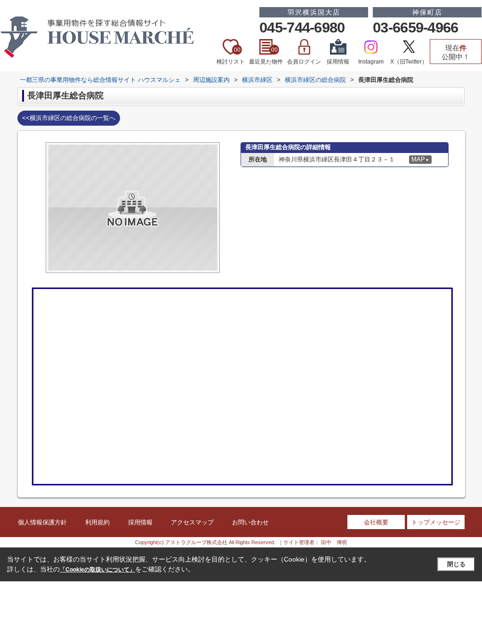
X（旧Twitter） (408, 61)
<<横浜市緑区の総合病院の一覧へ (68, 117)
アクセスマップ (192, 522)
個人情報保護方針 (42, 522)
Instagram (371, 61)
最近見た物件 (266, 56)
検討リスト (231, 56)
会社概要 (376, 522)
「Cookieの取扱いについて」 (97, 569)
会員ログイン (304, 61)
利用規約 (97, 522)
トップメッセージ (435, 522)
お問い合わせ (250, 522)
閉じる (456, 564)
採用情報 (338, 61)
